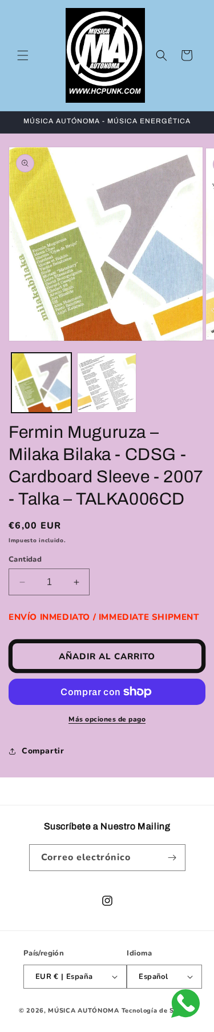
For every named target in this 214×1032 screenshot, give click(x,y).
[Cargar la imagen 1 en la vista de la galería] (41, 383)
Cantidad (25, 559)
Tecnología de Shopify (159, 1010)
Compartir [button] (43, 750)
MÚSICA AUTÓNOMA (83, 1010)
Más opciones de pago (107, 719)
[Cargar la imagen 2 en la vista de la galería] (107, 383)
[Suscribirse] (172, 857)
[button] (22, 55)
